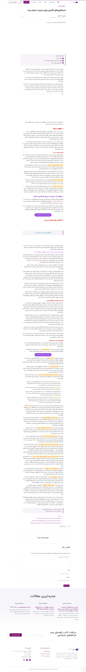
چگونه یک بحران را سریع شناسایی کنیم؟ (53, 60)
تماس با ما (33, 2)
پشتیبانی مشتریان (45, 653)
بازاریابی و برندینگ (45, 656)
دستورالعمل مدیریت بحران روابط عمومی (54, 511)
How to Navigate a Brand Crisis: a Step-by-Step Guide (49, 518)
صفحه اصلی (52, 2)
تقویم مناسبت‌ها (13, 2)
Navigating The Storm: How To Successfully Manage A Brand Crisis (46, 523)
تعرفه (40, 2)
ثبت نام (26, 2)
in (24, 16)
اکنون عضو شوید (16, 635)
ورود (21, 2)
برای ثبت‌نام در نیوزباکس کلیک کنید (43, 215)
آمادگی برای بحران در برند (56, 63)
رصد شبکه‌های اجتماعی (57, 201)
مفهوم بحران (59, 58)
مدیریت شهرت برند (57, 91)
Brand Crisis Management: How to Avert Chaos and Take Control (46, 521)
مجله (45, 2)
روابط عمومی (63, 526)
